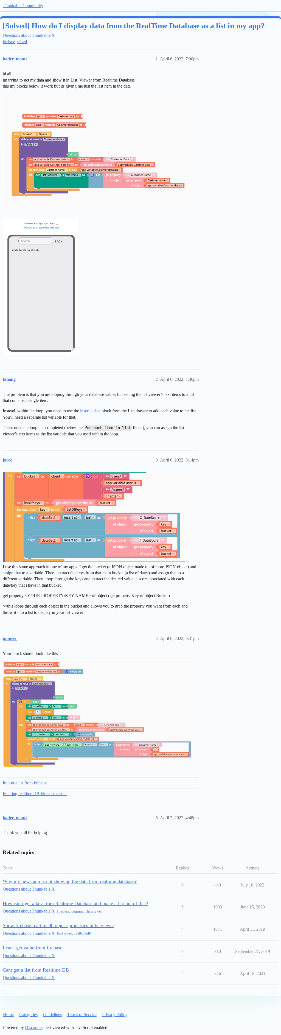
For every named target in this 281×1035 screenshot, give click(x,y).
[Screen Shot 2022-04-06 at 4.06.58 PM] (97, 517)
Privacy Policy (114, 1014)
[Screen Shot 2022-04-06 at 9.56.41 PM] (97, 153)
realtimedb (82, 933)
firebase (9, 42)
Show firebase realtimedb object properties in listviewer (58, 925)
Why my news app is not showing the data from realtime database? (70, 881)
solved (22, 42)
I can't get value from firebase (32, 947)
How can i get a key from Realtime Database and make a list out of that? (75, 903)
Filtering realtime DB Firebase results (35, 793)
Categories (28, 1014)
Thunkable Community (23, 5)
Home (8, 1014)
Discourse (33, 1027)
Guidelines (52, 1014)
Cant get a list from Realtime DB (36, 970)
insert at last (90, 411)
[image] (97, 714)
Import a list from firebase (25, 783)
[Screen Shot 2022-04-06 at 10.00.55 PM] (40, 286)
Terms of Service (82, 1014)
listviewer (94, 911)
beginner (78, 911)
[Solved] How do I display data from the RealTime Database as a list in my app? (134, 25)
